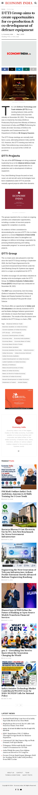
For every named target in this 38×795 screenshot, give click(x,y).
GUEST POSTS (27, 775)
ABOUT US (10, 772)
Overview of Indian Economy (12, 376)
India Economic (29, 350)
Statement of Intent (9, 382)
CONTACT (19, 772)
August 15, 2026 (8, 499)
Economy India (8, 34)
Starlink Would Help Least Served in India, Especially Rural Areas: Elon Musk (19, 720)
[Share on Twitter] (12, 69)
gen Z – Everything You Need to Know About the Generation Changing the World (17, 653)
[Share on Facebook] (5, 69)
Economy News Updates (10, 347)
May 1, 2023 (20, 34)
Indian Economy (8, 353)
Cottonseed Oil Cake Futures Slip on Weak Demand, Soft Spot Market (18, 741)
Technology (10, 9)
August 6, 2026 (8, 539)
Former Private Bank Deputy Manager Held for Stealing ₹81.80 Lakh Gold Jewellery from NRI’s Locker (19, 757)
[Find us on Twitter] (18, 790)
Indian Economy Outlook (23, 353)
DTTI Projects (16, 332)
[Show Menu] (2, 3)
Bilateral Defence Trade (14, 324)
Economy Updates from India (12, 350)
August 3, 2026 (8, 620)
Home (3, 9)
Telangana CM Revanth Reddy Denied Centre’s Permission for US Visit (17, 746)
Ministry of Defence (9, 365)
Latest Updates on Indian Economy (14, 362)
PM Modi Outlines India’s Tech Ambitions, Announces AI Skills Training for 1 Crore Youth (17, 494)
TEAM (27, 772)
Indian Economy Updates (11, 356)
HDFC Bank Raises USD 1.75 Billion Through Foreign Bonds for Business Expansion (17, 735)
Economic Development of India (13, 335)
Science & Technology (11, 646)
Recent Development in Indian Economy (16, 379)
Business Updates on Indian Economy (15, 326)
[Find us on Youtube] (21, 790)
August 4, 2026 (8, 580)
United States (22, 382)
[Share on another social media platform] (33, 69)
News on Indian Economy (11, 370)
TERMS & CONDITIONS (12, 775)
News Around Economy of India (13, 367)
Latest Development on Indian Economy (16, 359)
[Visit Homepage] (18, 3)
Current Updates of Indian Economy (14, 329)
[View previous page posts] (17, 705)
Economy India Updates (22, 338)
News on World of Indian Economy (14, 373)
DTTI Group (6, 332)
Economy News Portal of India (12, 344)
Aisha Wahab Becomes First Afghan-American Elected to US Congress (16, 751)
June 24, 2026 (7, 698)
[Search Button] (35, 3)
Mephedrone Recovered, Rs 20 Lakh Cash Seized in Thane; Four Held (18, 725)
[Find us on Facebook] (15, 790)
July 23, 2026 (7, 658)
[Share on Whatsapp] (26, 69)
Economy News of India (22, 341)
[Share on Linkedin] (19, 69)
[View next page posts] (20, 705)
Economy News (7, 341)
